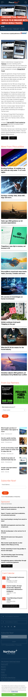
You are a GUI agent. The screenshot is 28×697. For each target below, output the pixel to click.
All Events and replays (10, 606)
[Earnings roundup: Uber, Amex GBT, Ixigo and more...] (14, 185)
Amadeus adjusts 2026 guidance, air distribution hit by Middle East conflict (14, 374)
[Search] (25, 2)
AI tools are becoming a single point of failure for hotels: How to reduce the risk (10, 449)
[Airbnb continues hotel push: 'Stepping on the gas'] (14, 311)
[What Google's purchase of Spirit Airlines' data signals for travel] (23, 431)
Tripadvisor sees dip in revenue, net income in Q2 (13, 247)
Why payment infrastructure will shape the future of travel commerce (13, 508)
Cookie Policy (14, 691)
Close (14, 694)
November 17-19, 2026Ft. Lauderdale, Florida (12, 581)
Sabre (4, 138)
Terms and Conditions (9, 496)
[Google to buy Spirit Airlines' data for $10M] (23, 470)
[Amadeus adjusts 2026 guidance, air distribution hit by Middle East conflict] (14, 362)
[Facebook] (2, 627)
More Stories (7, 565)
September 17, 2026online (11, 593)
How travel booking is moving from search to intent (14, 520)
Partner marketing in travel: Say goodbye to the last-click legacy (13, 549)
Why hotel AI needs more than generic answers (12, 537)
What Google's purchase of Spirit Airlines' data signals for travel (9, 429)
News (2, 26)
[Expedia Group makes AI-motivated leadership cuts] (23, 461)
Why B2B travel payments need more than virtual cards (13, 526)
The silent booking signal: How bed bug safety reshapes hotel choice (12, 555)
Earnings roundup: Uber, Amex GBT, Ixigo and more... (13, 196)
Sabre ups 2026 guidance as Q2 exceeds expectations (12, 222)
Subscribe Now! (7, 633)
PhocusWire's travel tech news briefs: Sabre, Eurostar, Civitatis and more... (14, 272)
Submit (14, 641)
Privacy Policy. (17, 496)
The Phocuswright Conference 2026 (15, 578)
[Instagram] (8, 627)
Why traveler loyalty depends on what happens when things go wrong (11, 543)
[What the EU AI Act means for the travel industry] (14, 336)
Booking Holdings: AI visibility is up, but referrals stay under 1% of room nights (13, 170)
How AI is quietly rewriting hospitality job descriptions (8, 439)
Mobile (13, 138)
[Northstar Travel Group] (10, 651)
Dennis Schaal (7, 29)
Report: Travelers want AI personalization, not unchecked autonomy (13, 514)
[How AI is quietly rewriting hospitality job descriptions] (23, 441)
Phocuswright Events (11, 622)
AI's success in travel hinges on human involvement (12, 298)
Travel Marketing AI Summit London (14, 599)
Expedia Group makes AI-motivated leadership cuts (8, 458)
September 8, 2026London (11, 602)
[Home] (14, 2)
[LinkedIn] (5, 627)
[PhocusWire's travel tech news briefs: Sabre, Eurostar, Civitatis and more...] (14, 261)
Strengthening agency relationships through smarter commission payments (13, 561)
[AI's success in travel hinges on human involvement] (14, 286)
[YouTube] (15, 627)
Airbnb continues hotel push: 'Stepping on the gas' (11, 323)
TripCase (3, 64)
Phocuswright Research (12, 616)
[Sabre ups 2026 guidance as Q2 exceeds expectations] (14, 210)
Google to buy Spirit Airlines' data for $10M (9, 468)
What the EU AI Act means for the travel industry (12, 348)
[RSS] (11, 627)
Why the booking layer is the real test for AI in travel (13, 532)
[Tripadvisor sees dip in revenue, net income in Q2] (14, 235)
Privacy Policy (19, 644)
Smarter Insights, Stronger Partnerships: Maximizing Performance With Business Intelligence (14, 588)
